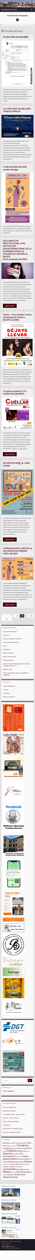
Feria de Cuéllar (22, 1159)
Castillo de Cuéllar (21, 1143)
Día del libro (16, 1154)
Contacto (5, 689)
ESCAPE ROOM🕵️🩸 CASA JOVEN (16, 464)
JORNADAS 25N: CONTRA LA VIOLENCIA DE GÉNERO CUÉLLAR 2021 (17, 551)
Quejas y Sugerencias (9, 686)
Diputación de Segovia (9, 1111)
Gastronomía (22, 1164)
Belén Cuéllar (11, 1143)
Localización (6, 693)
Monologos (26, 1169)
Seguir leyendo (9, 306)
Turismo (14, 1177)
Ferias (10, 1161)
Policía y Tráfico (7, 653)
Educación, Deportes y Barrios (12, 638)
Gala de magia (14, 1164)
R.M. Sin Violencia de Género (11, 1121)
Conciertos (23, 1145)
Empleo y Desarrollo (9, 656)
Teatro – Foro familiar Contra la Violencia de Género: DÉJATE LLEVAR (17, 317)
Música (7, 1171)
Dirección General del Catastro (12, 1132)
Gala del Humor (6, 1164)
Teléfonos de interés (9, 697)
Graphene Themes (15, 1248)
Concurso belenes (16, 1148)
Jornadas (5, 1166)
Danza (28, 1151)
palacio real (13, 1172)
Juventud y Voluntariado (10, 642)
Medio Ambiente (8, 660)
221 (13, 616)
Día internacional (13, 1154)
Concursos (26, 1148)
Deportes (7, 1153)
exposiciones (9, 1158)
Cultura (5, 635)
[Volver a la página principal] (17, 3)
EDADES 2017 (18, 1156)
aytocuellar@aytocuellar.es (8, 1246)
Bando (5, 1143)
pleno (28, 1172)
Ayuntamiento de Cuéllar (9, 9)
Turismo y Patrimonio (9, 631)
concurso (7, 1148)
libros (15, 1169)
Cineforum (6, 1146)
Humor (28, 1164)
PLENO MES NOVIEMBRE (16, 37)
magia (21, 1169)
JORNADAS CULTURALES (16, 1166)
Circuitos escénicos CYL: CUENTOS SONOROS (15, 392)
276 (7, 619)
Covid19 (4, 1151)
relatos (4, 1174)
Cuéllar (24, 1151)
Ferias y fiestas (18, 1162)
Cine (29, 1142)
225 (31, 616)
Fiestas (5, 646)
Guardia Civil (6, 1125)
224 (26, 616)
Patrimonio (21, 1172)
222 (17, 616)
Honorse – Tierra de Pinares (11, 1118)
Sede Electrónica (8, 669)
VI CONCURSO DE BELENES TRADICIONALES (17, 110)
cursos (19, 1151)
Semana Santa (20, 1174)
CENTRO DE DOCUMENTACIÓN (12, 1128)
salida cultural (10, 1174)
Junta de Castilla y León (10, 1107)
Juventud (8, 1169)
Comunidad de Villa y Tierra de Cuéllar (14, 1114)
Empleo (25, 1156)
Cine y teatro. (13, 1146)
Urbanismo (6, 649)
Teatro (6, 1177)
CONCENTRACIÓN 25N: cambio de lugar (15, 168)
